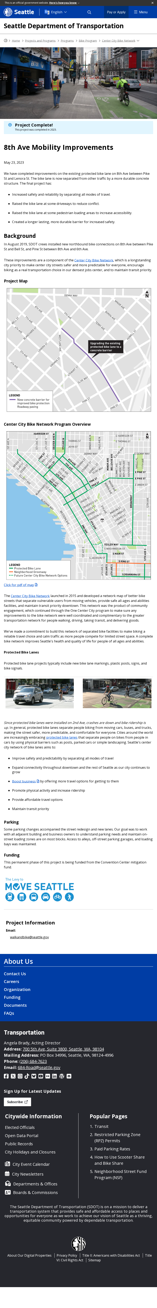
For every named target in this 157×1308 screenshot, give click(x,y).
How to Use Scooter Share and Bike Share (119, 1160)
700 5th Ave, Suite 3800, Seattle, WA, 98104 (63, 1049)
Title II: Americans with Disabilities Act (111, 1255)
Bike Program (88, 40)
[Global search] (92, 12)
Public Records (19, 1144)
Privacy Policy (67, 1255)
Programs (67, 40)
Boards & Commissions (35, 1192)
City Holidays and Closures (30, 1152)
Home (16, 40)
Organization (17, 989)
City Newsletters (28, 1174)
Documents (15, 1005)
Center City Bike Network (118, 40)
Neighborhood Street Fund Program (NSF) (120, 1174)
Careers (11, 981)
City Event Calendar (31, 1164)
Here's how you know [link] (63, 3)
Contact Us (15, 973)
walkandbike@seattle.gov (29, 937)
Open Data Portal (21, 1135)
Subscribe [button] (15, 1102)
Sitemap (94, 1260)
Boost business (24, 781)
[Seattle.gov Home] (6, 40)
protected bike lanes (61, 737)
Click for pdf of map (19, 584)
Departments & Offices (35, 1184)
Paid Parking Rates (112, 1149)
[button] (152, 3)
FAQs (9, 1013)
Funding (12, 997)
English (56, 12)
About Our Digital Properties (29, 1255)
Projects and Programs (40, 40)
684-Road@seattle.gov (39, 1067)
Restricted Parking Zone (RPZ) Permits (117, 1137)
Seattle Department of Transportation (64, 25)
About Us (18, 961)
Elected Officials (20, 1127)
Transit (101, 1126)
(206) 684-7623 (33, 1061)
